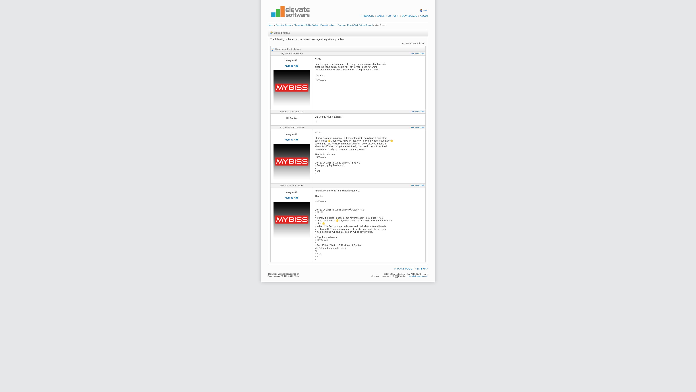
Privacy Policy (404, 268)
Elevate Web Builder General (359, 25)
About (424, 16)
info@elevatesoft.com (418, 276)
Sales (381, 16)
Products (367, 16)
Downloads (409, 16)
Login (425, 10)
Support (393, 16)
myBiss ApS (292, 65)
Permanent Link (418, 53)
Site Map (422, 268)
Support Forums (337, 25)
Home (270, 25)
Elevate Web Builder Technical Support (311, 25)
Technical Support (283, 25)
